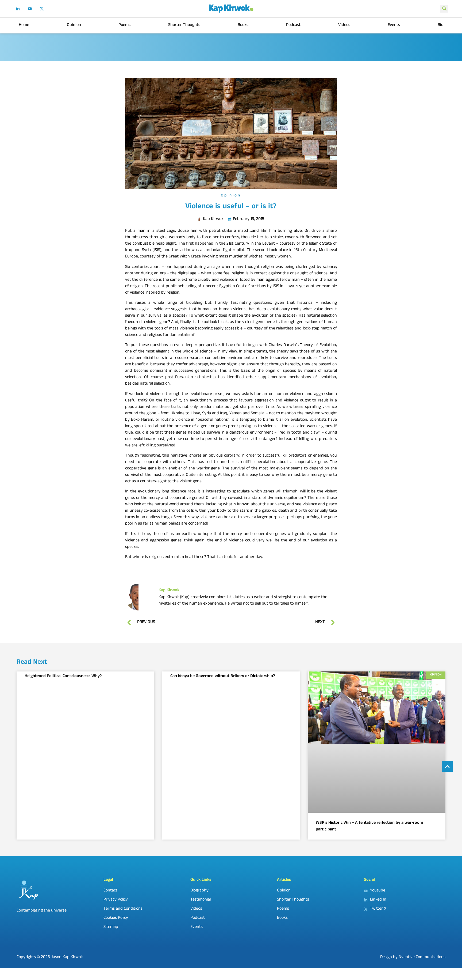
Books (243, 25)
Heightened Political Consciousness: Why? (63, 676)
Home (24, 25)
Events (394, 25)
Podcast (293, 25)
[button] (444, 9)
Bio (440, 25)
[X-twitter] (42, 9)
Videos (344, 25)
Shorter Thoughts (184, 25)
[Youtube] (30, 9)
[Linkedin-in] (18, 9)
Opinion (74, 25)
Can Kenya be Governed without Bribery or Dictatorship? (222, 676)
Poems (124, 25)
